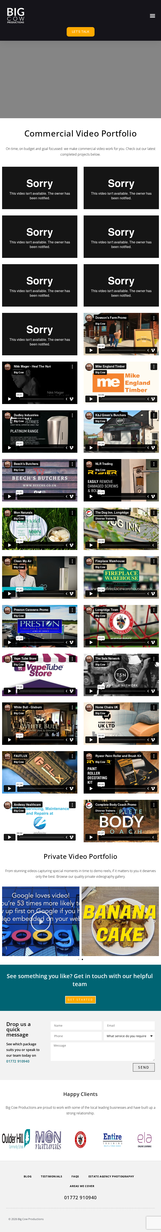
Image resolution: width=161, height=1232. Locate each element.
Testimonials (51, 1176)
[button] (152, 15)
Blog (27, 1176)
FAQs (75, 1176)
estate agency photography (111, 1176)
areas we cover (82, 1186)
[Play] (40, 921)
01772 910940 (17, 1061)
